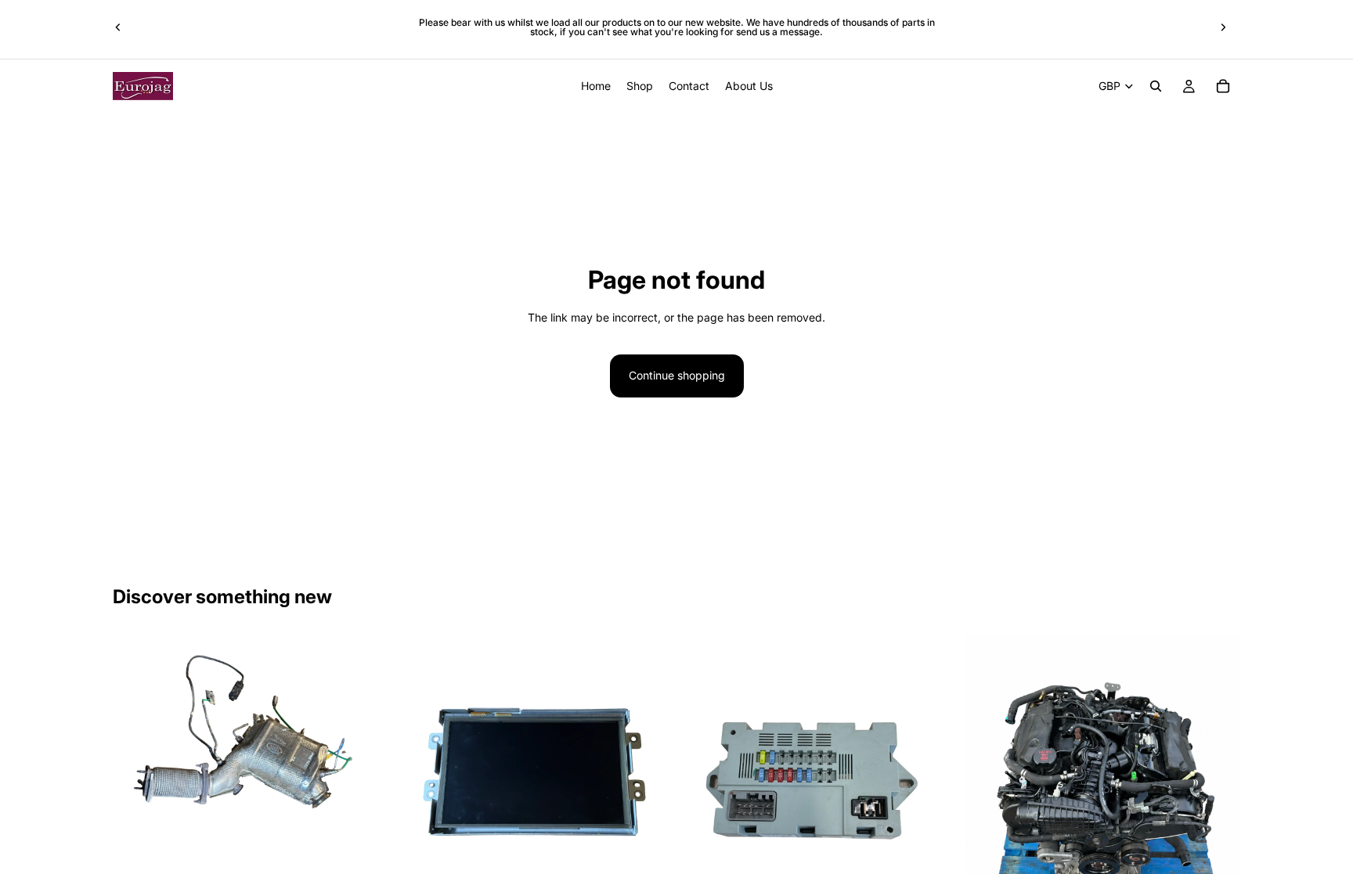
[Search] (1155, 86)
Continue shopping (677, 375)
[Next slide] (1223, 27)
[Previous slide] (118, 27)
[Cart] (1223, 86)
